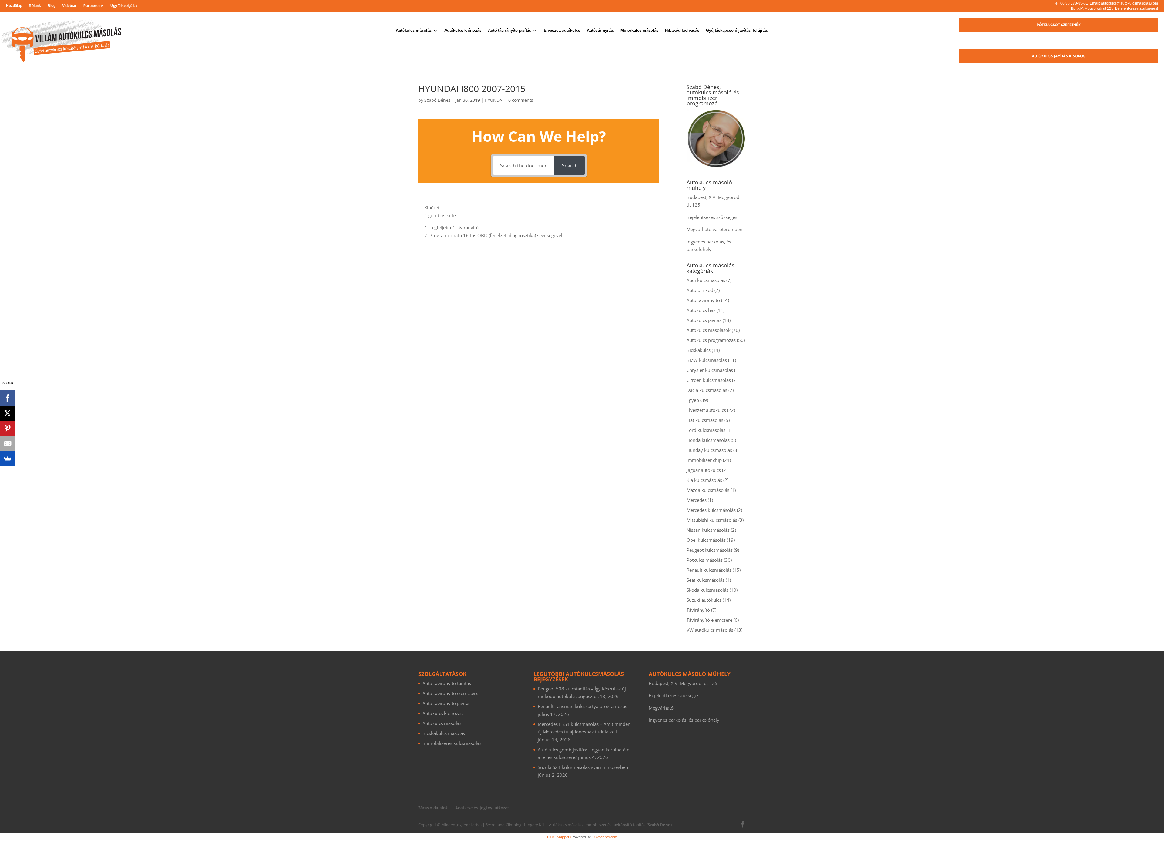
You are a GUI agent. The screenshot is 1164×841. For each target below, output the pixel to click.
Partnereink (93, 6)
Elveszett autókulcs (562, 30)
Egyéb (693, 400)
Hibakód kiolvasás (682, 30)
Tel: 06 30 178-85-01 (1071, 3)
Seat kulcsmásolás (705, 580)
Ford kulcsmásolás (706, 430)
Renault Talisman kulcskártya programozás (582, 706)
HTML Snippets (559, 837)
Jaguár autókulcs (704, 470)
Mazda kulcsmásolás (708, 490)
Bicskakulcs (699, 350)
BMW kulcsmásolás (707, 360)
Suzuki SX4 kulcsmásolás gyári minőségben (583, 767)
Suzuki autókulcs (704, 600)
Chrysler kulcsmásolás (710, 370)
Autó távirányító (703, 300)
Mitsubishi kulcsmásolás (712, 520)
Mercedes (697, 500)
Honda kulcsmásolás (708, 440)
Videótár (69, 6)
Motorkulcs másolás (639, 30)
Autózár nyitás (600, 30)
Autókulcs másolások (709, 330)
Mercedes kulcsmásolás (711, 510)
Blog (51, 6)
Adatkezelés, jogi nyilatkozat (482, 807)
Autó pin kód (700, 290)
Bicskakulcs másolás (444, 733)
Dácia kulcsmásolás (707, 390)
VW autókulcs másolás (710, 630)
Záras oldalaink (433, 807)
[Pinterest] (7, 428)
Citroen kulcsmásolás (709, 380)
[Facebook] (7, 398)
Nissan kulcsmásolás (708, 530)
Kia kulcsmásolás (704, 480)
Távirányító (698, 610)
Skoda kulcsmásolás (707, 590)
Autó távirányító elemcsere (450, 693)
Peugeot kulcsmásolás (710, 550)
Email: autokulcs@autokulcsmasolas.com (1124, 3)
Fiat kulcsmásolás (705, 420)
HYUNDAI (494, 100)
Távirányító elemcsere (709, 620)
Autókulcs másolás (414, 30)
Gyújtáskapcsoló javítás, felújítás (737, 30)
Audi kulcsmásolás (706, 280)
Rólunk (35, 6)
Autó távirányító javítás (509, 30)
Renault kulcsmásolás (709, 570)
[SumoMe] (7, 458)
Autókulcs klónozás (462, 30)
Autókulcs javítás (704, 320)
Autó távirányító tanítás (447, 683)
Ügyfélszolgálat (123, 6)
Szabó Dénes (437, 100)
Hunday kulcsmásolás (709, 450)
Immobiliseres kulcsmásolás (452, 743)
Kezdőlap (14, 6)
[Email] (7, 443)
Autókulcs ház (701, 310)
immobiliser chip (704, 460)
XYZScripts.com (605, 837)
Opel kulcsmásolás (706, 540)
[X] (7, 413)
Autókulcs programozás (711, 340)
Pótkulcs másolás (705, 560)
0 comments (520, 100)
